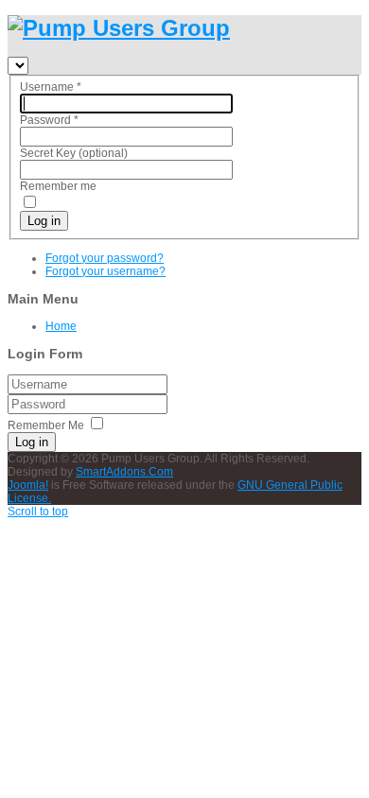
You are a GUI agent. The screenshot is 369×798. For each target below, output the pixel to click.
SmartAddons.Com (124, 471)
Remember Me (46, 425)
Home (61, 326)
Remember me (58, 186)
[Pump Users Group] (119, 28)
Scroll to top (38, 511)
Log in (44, 221)
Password (49, 120)
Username (50, 87)
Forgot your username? (105, 271)
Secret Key (48, 153)
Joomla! (28, 485)
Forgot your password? (104, 258)
